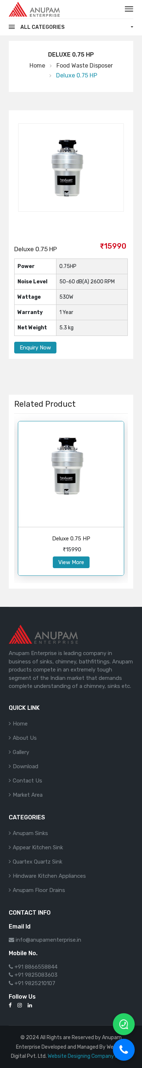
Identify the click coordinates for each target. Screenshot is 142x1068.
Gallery (21, 752)
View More (71, 562)
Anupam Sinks (30, 833)
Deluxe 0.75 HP (71, 538)
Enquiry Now (35, 347)
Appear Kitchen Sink (38, 847)
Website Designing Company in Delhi (89, 1056)
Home (37, 65)
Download (25, 766)
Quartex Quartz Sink (37, 861)
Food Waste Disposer (84, 65)
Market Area (28, 795)
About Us (25, 738)
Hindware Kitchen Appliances (49, 876)
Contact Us (27, 780)
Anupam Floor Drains (39, 890)
